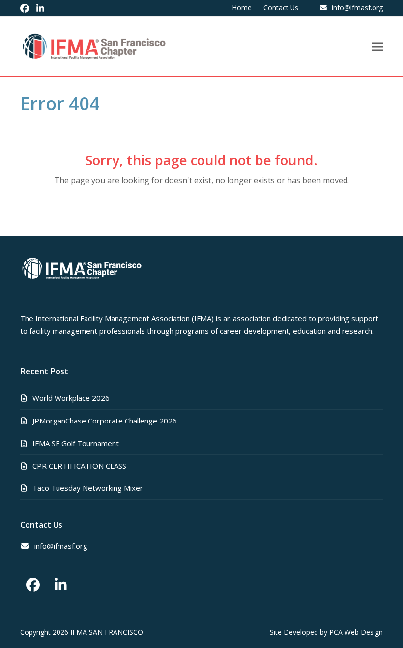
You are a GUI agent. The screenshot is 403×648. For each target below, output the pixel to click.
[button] (377, 46)
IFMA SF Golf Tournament (75, 443)
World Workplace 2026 (71, 398)
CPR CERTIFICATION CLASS (79, 466)
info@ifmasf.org (357, 7)
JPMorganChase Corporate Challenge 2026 (104, 420)
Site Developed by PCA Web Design (326, 632)
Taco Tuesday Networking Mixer (87, 488)
